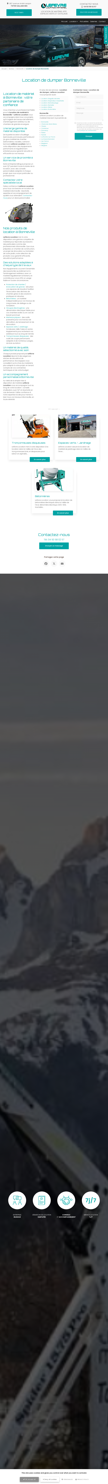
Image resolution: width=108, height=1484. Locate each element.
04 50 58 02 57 (90, 6)
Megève (44, 145)
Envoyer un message (89, 12)
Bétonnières (11, 298)
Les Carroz (45, 141)
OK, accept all (30, 1479)
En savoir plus (40, 459)
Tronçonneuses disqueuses (17, 336)
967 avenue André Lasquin (20, 4)
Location (73, 21)
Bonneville (20, 69)
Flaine (43, 132)
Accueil (64, 21)
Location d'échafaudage (49, 103)
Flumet (43, 135)
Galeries (93, 21)
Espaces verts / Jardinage (17, 327)
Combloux (44, 128)
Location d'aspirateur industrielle (52, 101)
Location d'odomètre (48, 109)
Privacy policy (83, 1479)
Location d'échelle (47, 105)
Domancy (44, 130)
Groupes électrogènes (15, 308)
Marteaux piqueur (13, 317)
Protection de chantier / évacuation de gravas (16, 285)
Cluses (43, 126)
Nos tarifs (19, 12)
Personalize (68, 1479)
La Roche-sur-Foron (48, 137)
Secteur (11, 69)
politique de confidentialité (88, 130)
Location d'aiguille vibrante (50, 98)
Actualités (84, 21)
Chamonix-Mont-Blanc (49, 124)
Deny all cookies (50, 1479)
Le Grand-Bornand (47, 139)
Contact (102, 21)
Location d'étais (46, 107)
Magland (44, 143)
